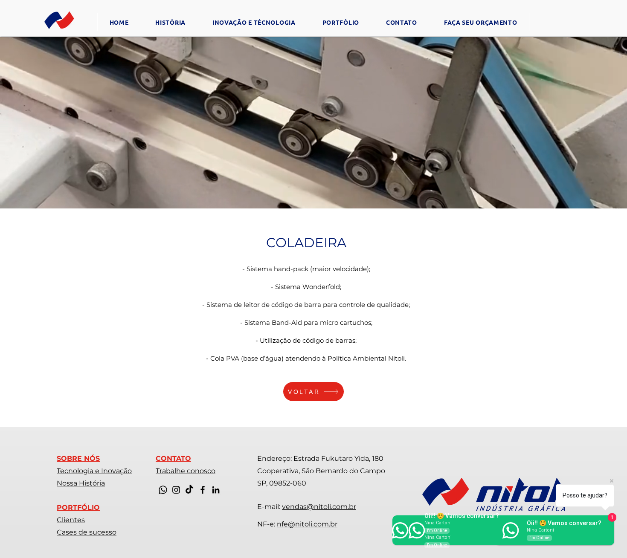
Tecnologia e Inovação (94, 471)
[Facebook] (202, 490)
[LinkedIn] (216, 490)
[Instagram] (176, 490)
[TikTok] (189, 490)
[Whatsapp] (163, 490)
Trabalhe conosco (185, 471)
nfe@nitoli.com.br (307, 524)
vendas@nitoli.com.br (319, 507)
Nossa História (81, 483)
